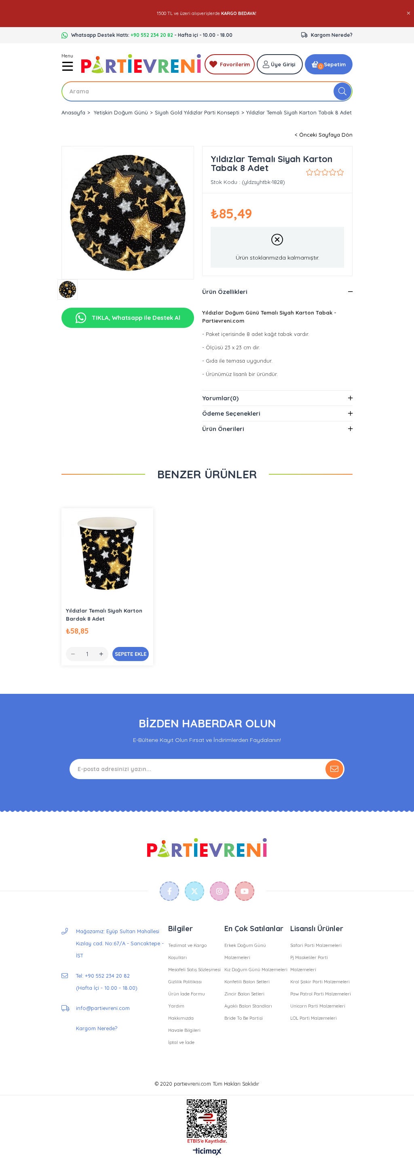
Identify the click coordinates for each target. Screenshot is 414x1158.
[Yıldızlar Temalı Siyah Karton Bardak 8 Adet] (107, 554)
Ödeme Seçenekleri (231, 413)
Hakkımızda (181, 1018)
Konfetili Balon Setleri (247, 982)
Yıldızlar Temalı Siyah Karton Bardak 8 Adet (104, 614)
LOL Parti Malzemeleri (313, 1018)
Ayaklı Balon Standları (248, 1006)
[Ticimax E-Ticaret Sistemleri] (207, 1152)
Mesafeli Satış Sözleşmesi (194, 969)
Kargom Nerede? (332, 35)
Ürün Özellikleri (224, 292)
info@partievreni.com (103, 1008)
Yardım (176, 1006)
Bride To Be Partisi (243, 1018)
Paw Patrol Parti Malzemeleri (320, 994)
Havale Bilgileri (184, 1030)
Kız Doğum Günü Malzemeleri (255, 969)
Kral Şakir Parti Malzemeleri (320, 982)
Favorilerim (235, 64)
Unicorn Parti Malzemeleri (317, 1006)
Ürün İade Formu (186, 994)
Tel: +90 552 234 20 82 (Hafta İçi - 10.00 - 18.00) (106, 981)
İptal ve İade (181, 1042)
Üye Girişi (283, 64)
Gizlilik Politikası (185, 982)
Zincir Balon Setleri (244, 994)
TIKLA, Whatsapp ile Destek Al (135, 317)
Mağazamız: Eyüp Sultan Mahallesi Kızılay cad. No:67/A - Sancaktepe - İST (120, 943)
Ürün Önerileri (223, 429)
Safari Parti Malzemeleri (316, 945)
